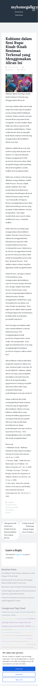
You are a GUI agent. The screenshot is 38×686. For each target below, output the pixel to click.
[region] (19, 666)
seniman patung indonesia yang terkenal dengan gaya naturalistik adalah (18, 622)
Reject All (19, 680)
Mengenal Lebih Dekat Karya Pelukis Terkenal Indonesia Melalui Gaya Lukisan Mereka (10, 530)
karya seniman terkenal (22, 618)
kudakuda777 (10, 70)
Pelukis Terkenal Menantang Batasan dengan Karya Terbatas (28, 527)
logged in (19, 554)
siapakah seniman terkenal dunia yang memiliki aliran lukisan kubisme (12, 507)
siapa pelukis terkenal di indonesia (12, 632)
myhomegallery (24, 7)
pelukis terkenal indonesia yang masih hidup (19, 641)
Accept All (19, 669)
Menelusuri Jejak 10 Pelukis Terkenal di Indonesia (19, 587)
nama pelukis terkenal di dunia (25, 615)
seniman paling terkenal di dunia (9, 635)
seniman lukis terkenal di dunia (19, 644)
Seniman (22, 70)
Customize (19, 674)
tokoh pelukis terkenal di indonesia (24, 635)
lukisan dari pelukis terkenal (26, 632)
